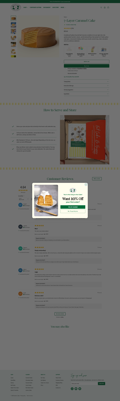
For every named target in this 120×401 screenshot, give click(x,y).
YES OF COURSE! (73, 207)
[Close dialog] (86, 184)
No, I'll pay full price (73, 211)
